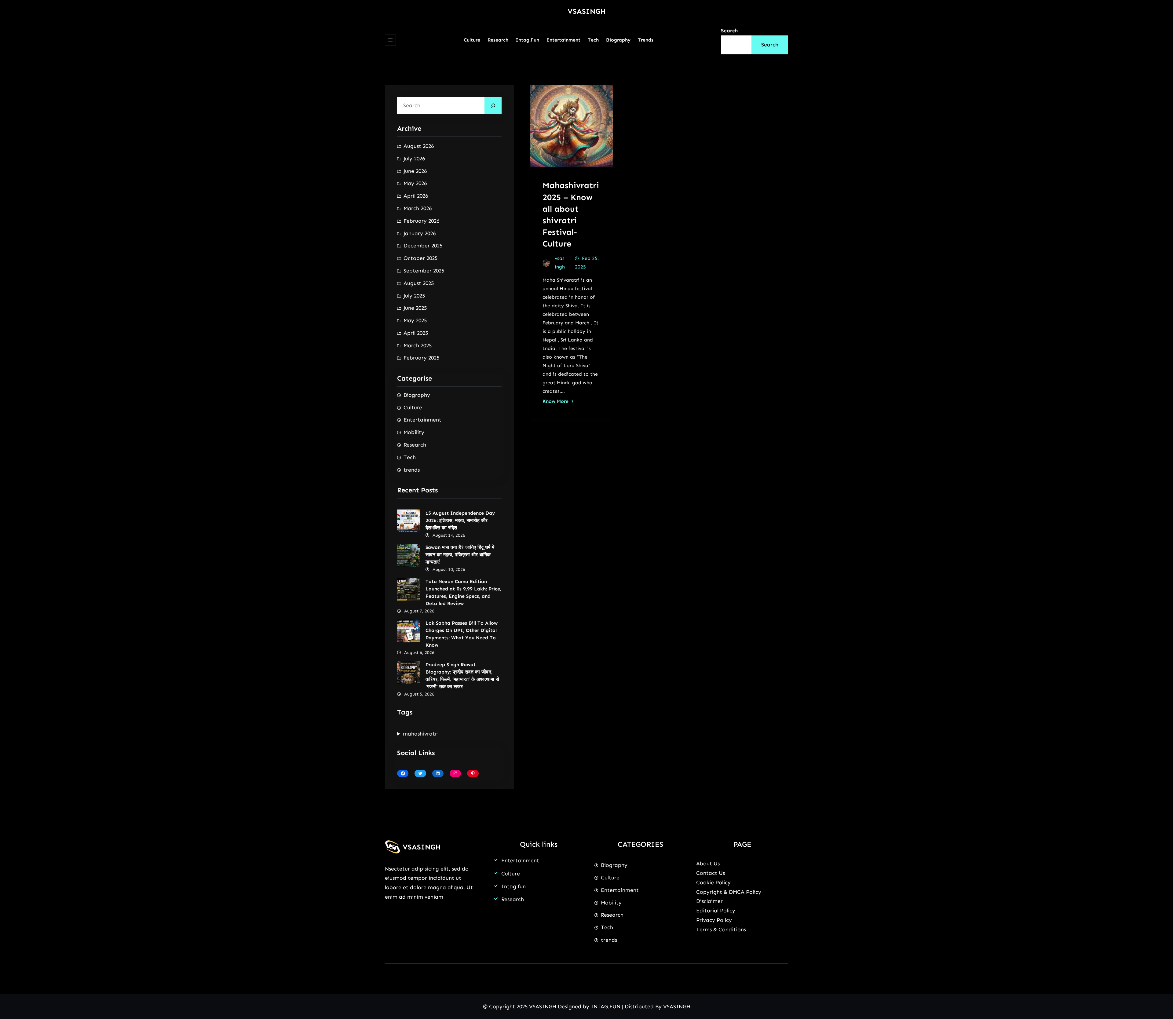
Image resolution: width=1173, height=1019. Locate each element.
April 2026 (416, 195)
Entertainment (422, 419)
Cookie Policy (713, 882)
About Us (708, 863)
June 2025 (415, 308)
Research (415, 444)
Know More (555, 401)
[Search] (493, 105)
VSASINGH (587, 11)
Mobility (414, 432)
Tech (410, 457)
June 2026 (415, 171)
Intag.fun (513, 886)
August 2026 (419, 146)
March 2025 (418, 345)
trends (412, 469)
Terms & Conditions (721, 929)
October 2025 (420, 258)
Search (729, 30)
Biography (417, 395)
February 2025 (421, 357)
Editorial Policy (715, 910)
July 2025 (414, 295)
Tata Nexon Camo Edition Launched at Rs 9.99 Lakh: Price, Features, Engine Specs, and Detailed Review (463, 592)
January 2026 (420, 233)
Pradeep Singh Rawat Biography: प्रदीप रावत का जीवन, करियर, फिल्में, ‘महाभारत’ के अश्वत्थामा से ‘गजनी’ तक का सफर (462, 675)
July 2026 (414, 158)
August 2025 (419, 283)
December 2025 (423, 245)
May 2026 (415, 183)
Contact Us (710, 873)
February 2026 (421, 220)
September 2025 (424, 270)
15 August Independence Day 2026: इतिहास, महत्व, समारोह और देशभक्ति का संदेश (460, 520)
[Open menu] (390, 40)
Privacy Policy (714, 920)
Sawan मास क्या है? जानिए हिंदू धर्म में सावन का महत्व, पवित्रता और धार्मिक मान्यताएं (460, 554)
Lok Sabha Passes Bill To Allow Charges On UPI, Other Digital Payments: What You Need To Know (462, 634)
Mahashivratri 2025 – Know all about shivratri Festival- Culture (571, 214)
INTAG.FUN (605, 1006)
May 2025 (415, 320)
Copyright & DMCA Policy (728, 892)
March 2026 (418, 208)
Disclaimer (709, 901)
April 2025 (416, 333)
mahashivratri (421, 733)
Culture (413, 407)
